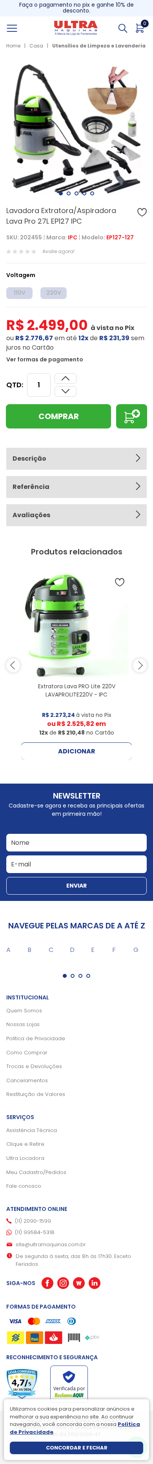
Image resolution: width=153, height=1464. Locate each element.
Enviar (76, 886)
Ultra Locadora (25, 1158)
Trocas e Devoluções (34, 1066)
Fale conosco (23, 1186)
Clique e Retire (25, 1144)
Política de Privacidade (35, 1038)
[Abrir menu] (20, 28)
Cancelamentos (27, 1080)
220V (53, 293)
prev (13, 665)
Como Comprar (26, 1052)
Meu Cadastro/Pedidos (36, 1172)
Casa (36, 45)
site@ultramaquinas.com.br (51, 1244)
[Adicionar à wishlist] (142, 212)
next (140, 665)
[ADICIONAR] (132, 416)
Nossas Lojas (23, 1024)
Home (13, 45)
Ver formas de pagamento (44, 359)
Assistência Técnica (31, 1130)
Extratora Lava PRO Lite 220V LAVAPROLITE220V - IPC (76, 690)
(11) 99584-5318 (35, 1232)
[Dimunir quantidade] (65, 378)
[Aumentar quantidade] (65, 391)
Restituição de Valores (35, 1094)
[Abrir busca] (122, 28)
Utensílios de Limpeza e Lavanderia (99, 45)
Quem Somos (24, 1010)
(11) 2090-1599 (33, 1221)
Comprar (58, 416)
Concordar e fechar (76, 1447)
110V (20, 293)
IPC (72, 237)
